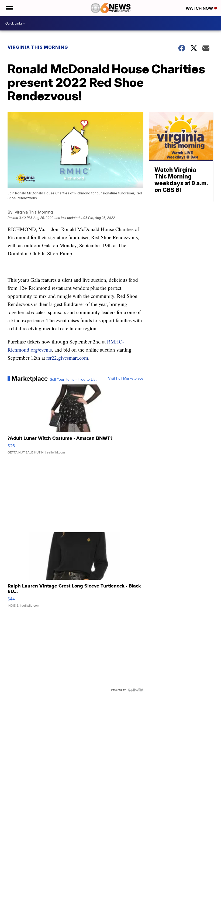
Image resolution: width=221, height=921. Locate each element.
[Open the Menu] (9, 8)
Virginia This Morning (38, 47)
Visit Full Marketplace (125, 378)
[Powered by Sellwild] (135, 690)
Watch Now (200, 8)
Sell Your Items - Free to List (73, 380)
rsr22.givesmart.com (67, 357)
